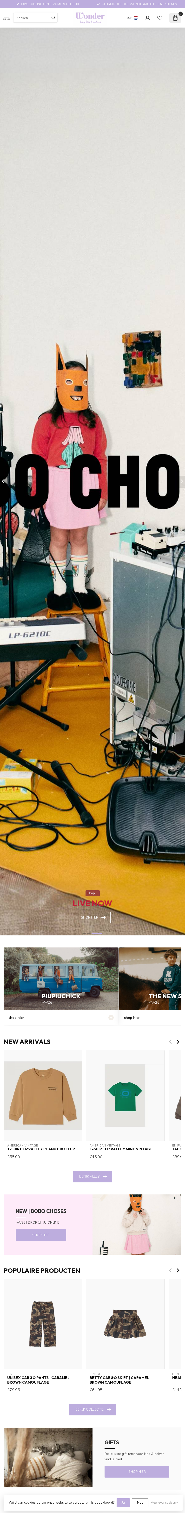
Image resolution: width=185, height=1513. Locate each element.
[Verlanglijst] (159, 18)
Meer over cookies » (164, 1502)
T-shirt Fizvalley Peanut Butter (41, 1149)
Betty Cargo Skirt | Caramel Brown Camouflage (119, 1380)
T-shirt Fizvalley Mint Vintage (121, 1149)
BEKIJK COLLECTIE (89, 1409)
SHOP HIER (41, 1235)
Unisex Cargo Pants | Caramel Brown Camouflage (38, 1380)
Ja (123, 1502)
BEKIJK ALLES (89, 1176)
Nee (140, 1502)
